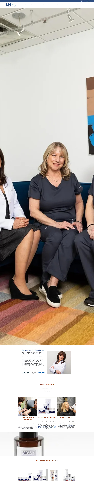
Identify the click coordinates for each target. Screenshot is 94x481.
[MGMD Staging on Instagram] (84, 1)
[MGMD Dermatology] (11, 5)
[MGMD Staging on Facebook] (82, 1)
